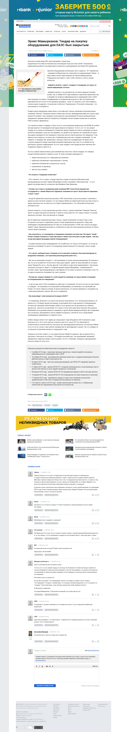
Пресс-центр (101, 706)
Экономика (40, 31)
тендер (55, 405)
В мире (55, 717)
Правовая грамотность (89, 708)
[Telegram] (87, 26)
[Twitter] (80, 26)
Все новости (21, 31)
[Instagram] (85, 26)
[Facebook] (75, 26)
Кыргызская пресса (73, 706)
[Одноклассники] (78, 26)
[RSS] (71, 26)
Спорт (64, 31)
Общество (48, 31)
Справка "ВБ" (86, 710)
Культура (57, 31)
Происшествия (73, 31)
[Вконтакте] (73, 26)
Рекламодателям (105, 21)
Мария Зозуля (48, 51)
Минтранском (37, 405)
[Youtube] (82, 26)
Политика (30, 31)
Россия (47, 405)
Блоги (69, 708)
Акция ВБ (83, 31)
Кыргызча (20, 21)
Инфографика (72, 713)
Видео (70, 711)
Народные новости (73, 704)
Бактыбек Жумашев (41, 632)
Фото (69, 710)
